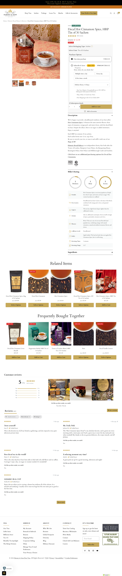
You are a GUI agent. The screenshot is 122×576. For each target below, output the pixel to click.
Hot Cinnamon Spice (61, 296)
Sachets (36, 13)
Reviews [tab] (10, 411)
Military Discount (48, 544)
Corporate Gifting (29, 541)
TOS (46, 558)
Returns (25, 535)
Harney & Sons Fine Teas (22, 558)
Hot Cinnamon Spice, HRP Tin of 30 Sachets (106, 297)
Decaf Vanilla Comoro (106, 348)
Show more (61, 502)
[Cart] (118, 13)
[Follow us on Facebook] (85, 550)
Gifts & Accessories (72, 13)
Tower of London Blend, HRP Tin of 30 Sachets (61, 350)
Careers (65, 544)
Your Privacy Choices (30, 553)
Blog (44, 541)
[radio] (90, 59)
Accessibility (59, 558)
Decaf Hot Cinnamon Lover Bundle (15, 350)
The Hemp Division (9, 544)
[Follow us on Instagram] (93, 550)
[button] (27, 388)
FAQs (25, 544)
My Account (27, 528)
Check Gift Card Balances (71, 541)
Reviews (45, 532)
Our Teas (6, 528)
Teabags (43, 13)
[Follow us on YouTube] (97, 550)
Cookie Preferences (71, 558)
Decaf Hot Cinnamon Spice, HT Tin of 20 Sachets (83, 297)
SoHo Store (7, 532)
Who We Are (47, 528)
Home (5, 21)
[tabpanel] (61, 460)
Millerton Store (8, 535)
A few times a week (81, 78)
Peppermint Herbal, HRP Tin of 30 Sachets (38, 350)
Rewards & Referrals (29, 532)
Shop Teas (28, 13)
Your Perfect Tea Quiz (89, 13)
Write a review (112, 410)
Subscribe (91, 544)
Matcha (60, 13)
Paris (83, 348)
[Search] (111, 13)
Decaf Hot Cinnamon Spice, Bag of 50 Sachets (16, 297)
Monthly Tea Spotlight (10, 541)
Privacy (51, 558)
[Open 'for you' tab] (4, 573)
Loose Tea (52, 13)
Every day (100, 74)
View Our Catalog (69, 528)
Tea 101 (5, 538)
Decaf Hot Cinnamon (38, 296)
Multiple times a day (81, 74)
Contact (65, 538)
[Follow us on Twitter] (89, 550)
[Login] (114, 13)
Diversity (46, 538)
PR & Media (67, 535)
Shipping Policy (28, 538)
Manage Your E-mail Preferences (30, 548)
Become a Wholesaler (70, 532)
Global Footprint (48, 535)
